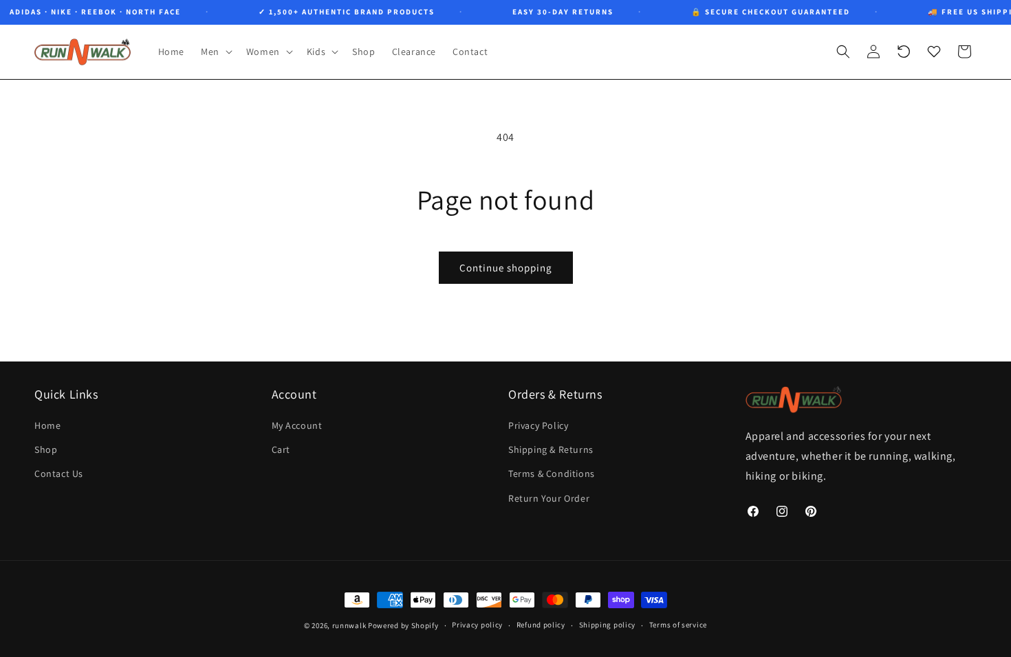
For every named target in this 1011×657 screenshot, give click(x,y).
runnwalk (349, 625)
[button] (215, 51)
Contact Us (58, 473)
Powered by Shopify (403, 625)
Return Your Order (548, 498)
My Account (297, 425)
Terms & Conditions (551, 473)
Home (47, 425)
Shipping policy (607, 625)
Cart (281, 449)
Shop (45, 449)
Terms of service (678, 625)
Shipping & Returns (551, 449)
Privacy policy (477, 625)
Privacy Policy (538, 425)
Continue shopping (505, 267)
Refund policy (541, 625)
